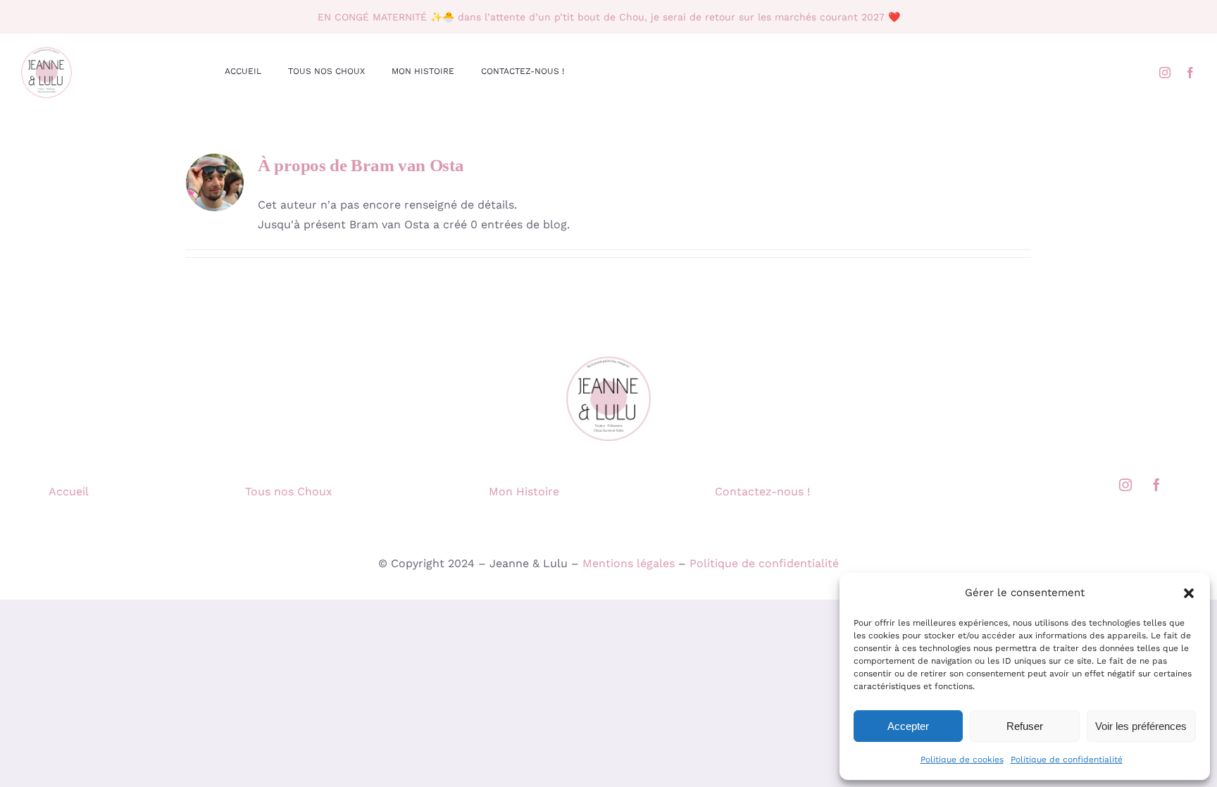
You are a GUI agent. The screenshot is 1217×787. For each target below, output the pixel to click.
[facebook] (1190, 72)
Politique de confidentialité (1067, 759)
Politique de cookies (962, 759)
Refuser (1024, 726)
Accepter (908, 726)
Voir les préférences (1141, 726)
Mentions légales (628, 563)
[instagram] (1165, 72)
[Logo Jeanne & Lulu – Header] (77, 50)
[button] (1189, 593)
